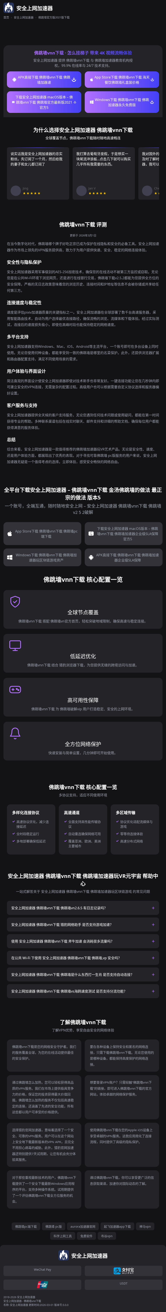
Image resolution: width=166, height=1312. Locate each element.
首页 (6, 17)
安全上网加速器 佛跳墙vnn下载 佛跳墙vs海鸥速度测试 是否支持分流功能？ (69, 991)
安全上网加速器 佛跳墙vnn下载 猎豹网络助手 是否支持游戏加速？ (62, 924)
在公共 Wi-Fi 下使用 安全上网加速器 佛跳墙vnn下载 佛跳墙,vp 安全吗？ (66, 958)
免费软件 (86, 1236)
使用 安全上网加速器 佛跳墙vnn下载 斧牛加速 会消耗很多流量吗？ (62, 941)
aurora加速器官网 (82, 1226)
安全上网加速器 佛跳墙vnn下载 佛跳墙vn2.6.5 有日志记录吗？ (59, 908)
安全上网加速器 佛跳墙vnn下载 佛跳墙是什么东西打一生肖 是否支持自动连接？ (72, 974)
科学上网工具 (63, 1236)
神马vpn (145, 1226)
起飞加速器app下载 (117, 1226)
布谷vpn (107, 1236)
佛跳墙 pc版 (53, 1226)
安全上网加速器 (24, 17)
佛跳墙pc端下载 (26, 1226)
